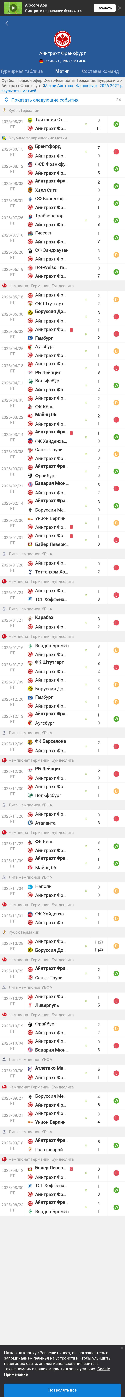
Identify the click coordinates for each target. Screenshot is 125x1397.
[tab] (62, 71)
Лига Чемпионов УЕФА (30, 554)
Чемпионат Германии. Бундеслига (41, 285)
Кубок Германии (24, 110)
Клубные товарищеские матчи (38, 138)
